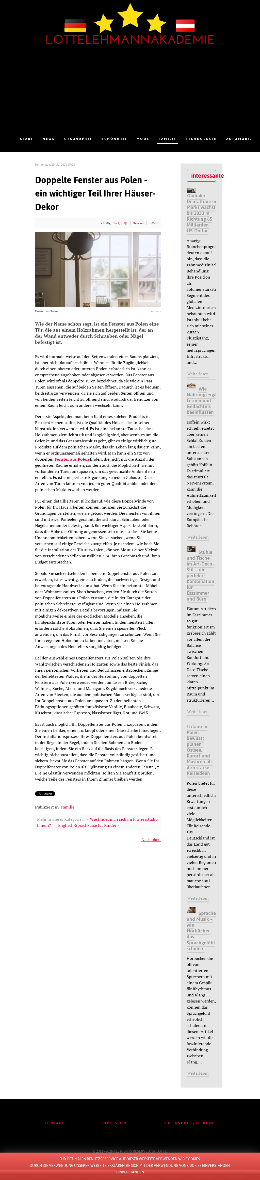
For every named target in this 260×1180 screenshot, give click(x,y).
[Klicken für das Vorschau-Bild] (98, 269)
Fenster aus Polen (72, 459)
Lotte (161, 1151)
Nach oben (151, 839)
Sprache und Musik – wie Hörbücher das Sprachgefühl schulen (201, 930)
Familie (67, 807)
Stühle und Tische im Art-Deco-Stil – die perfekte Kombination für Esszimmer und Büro (200, 575)
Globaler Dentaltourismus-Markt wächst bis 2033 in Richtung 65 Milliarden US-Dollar (205, 213)
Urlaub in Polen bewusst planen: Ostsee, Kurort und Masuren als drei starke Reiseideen (200, 750)
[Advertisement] (136, 95)
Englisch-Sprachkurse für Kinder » (88, 825)
